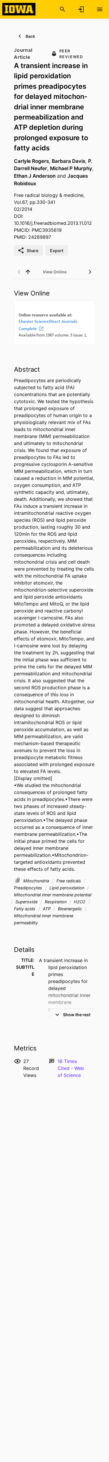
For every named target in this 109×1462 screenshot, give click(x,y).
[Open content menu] (100, 9)
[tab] (54, 272)
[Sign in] (81, 9)
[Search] (62, 9)
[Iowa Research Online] (18, 9)
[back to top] (27, 271)
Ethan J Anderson (35, 176)
